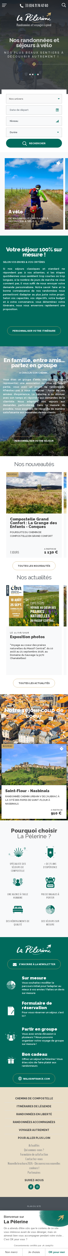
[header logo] (34, 18)
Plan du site (34, 1206)
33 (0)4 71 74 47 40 (36, 6)
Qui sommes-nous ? (34, 1150)
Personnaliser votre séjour (34, 441)
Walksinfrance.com (36, 1079)
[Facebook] (30, 1186)
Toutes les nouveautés (34, 566)
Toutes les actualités (34, 683)
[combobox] (34, 98)
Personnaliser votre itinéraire (34, 331)
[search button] (64, 5)
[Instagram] (37, 1186)
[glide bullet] (30, 74)
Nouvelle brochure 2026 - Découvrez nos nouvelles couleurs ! (34, 1165)
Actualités (34, 1145)
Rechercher (37, 143)
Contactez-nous (34, 1159)
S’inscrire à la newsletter (37, 964)
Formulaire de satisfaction (34, 1154)
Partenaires (34, 1172)
